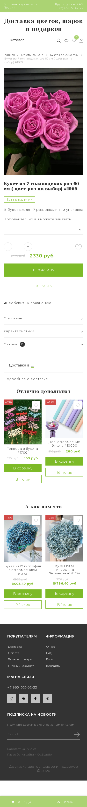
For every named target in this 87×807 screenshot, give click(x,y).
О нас (50, 646)
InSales (31, 749)
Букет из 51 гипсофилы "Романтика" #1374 (64, 569)
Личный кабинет (21, 666)
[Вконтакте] (23, 698)
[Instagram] (11, 698)
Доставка (15, 646)
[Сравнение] (64, 40)
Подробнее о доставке (26, 379)
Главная (10, 55)
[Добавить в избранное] (78, 247)
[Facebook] (35, 698)
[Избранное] (72, 40)
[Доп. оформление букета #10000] (64, 418)
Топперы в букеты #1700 (22, 450)
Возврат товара (20, 659)
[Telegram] (47, 698)
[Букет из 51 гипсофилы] (64, 538)
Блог (49, 659)
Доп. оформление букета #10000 (64, 444)
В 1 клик (44, 285)
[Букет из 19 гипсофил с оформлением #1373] (23, 538)
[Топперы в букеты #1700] (23, 422)
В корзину (43, 270)
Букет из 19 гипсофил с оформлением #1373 (22, 570)
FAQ (49, 653)
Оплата (13, 653)
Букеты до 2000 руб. (64, 55)
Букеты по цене (32, 55)
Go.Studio (44, 754)
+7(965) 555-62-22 (71, 8)
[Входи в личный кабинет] (79, 40)
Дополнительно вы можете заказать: (38, 219)
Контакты (53, 666)
